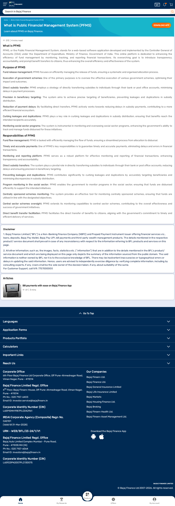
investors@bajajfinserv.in (26, 452)
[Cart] (171, 5)
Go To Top (88, 313)
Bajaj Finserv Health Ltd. (99, 411)
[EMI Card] (157, 4)
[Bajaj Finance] (15, 4)
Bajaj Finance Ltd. (96, 382)
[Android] (93, 437)
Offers (113, 503)
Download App (161, 25)
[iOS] (101, 437)
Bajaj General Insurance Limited (103, 387)
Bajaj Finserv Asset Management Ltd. (106, 416)
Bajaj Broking (93, 406)
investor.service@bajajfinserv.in (30, 400)
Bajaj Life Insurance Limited (101, 391)
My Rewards (62, 503)
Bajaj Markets (93, 396)
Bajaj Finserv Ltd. (95, 377)
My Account (154, 503)
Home (20, 503)
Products (87, 498)
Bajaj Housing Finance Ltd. (100, 401)
